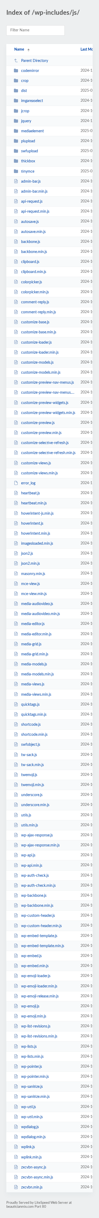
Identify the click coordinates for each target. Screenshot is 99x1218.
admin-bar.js (31, 181)
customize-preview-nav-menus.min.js (48, 392)
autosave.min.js (33, 232)
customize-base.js (35, 322)
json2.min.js (30, 564)
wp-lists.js (29, 1047)
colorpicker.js (31, 282)
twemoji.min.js (32, 785)
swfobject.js (30, 745)
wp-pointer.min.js (35, 1077)
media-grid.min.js (34, 654)
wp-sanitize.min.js (35, 1097)
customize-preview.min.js (41, 433)
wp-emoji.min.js (33, 1016)
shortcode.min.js (34, 735)
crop (25, 81)
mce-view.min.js (34, 594)
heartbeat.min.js (34, 503)
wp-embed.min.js (35, 966)
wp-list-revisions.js (35, 1026)
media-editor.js (33, 624)
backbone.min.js (34, 252)
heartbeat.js (30, 493)
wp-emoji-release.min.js (40, 996)
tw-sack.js (29, 755)
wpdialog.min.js (33, 1137)
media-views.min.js (36, 694)
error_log (28, 483)
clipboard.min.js (33, 272)
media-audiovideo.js (37, 604)
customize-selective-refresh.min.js (48, 453)
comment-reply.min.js (38, 312)
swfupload (29, 151)
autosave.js (30, 221)
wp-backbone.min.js (37, 906)
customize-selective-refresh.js (45, 443)
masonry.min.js (33, 574)
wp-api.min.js (31, 865)
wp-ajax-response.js (37, 835)
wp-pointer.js (31, 1067)
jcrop (25, 111)
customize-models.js (37, 362)
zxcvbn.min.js (32, 1187)
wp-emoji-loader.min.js (39, 986)
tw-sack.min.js (32, 765)
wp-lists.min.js (32, 1057)
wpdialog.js (30, 1127)
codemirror (30, 71)
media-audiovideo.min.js (40, 614)
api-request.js (32, 201)
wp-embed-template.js (39, 936)
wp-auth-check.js (35, 876)
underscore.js (32, 795)
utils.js (26, 815)
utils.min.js (29, 825)
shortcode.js (31, 725)
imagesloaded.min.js (37, 543)
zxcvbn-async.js (33, 1167)
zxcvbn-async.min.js (37, 1177)
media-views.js (32, 684)
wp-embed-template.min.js (42, 946)
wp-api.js (28, 855)
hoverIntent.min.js (35, 533)
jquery (26, 121)
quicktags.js (30, 705)
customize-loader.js (36, 342)
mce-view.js (30, 584)
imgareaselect (32, 101)
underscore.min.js (35, 805)
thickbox (28, 161)
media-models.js (34, 664)
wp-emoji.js (30, 1006)
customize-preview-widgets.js (44, 403)
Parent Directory (34, 61)
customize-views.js (36, 463)
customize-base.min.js (38, 332)
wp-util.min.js (32, 1117)
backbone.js (30, 242)
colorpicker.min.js (35, 292)
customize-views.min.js (39, 473)
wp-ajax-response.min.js (40, 845)
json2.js (27, 554)
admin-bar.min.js (34, 191)
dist (24, 91)
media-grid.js (31, 644)
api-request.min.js (35, 211)
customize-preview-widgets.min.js (48, 413)
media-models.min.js (37, 674)
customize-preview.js (38, 423)
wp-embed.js (31, 956)
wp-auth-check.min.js (38, 886)
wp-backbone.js (33, 896)
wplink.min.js (31, 1157)
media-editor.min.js (36, 634)
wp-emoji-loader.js (35, 976)
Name (19, 49)
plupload (28, 141)
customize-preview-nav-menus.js (47, 382)
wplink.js (28, 1147)
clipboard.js (30, 262)
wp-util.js (28, 1107)
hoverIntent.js (32, 523)
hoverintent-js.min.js (37, 513)
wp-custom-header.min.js (41, 926)
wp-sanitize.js (32, 1087)
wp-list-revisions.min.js (39, 1036)
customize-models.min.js (40, 372)
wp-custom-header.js (38, 916)
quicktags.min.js (33, 715)
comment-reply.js (35, 302)
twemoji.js (29, 775)
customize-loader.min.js (40, 352)
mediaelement (32, 131)
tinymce (27, 171)
